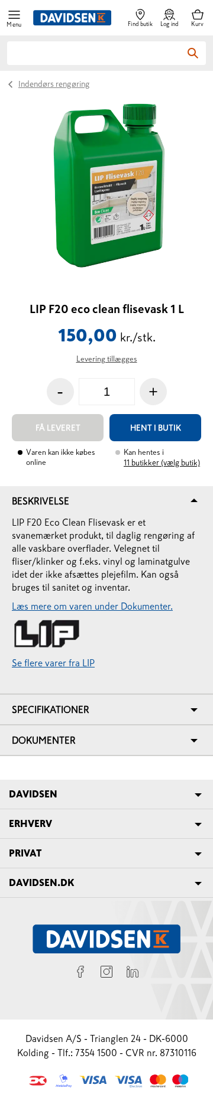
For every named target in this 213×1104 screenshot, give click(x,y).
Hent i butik (155, 428)
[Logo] (72, 17)
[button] (14, 18)
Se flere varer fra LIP (53, 662)
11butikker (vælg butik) (162, 463)
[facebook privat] (80, 973)
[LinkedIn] (132, 973)
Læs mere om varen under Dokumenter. (92, 606)
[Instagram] (106, 973)
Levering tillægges (106, 359)
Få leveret (58, 428)
